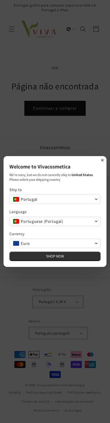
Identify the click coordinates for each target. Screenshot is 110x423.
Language (18, 211)
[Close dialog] (102, 160)
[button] (55, 199)
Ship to (15, 189)
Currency (17, 233)
